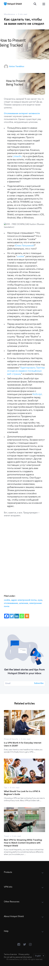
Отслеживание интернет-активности (22, 113)
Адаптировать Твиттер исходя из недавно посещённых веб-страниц (26, 371)
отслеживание (11, 603)
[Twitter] (11, 616)
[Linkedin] (16, 616)
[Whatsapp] (21, 616)
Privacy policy (24, 954)
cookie (20, 257)
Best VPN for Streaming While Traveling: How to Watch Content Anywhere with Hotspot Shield (23, 843)
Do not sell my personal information (18, 957)
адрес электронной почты (24, 600)
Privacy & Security (11, 739)
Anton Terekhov (16, 67)
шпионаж (23, 603)
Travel (6, 836)
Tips (5, 788)
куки (40, 600)
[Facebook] (6, 616)
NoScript (37, 394)
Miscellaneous (9, 14)
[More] (27, 616)
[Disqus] (24, 553)
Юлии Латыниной (24, 246)
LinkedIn (17, 157)
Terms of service (10, 954)
